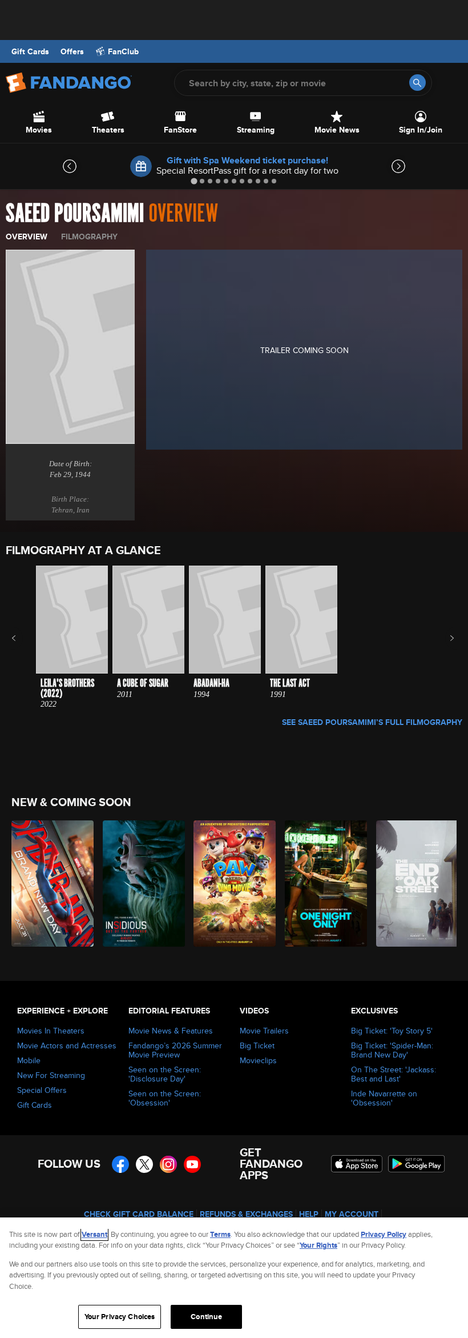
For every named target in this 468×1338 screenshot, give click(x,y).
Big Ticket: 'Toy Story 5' (392, 1030)
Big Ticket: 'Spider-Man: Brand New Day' (392, 1050)
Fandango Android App (416, 1163)
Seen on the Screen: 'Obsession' (164, 1098)
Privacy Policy (383, 1234)
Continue (206, 1316)
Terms (220, 1234)
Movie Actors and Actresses (66, 1045)
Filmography (89, 236)
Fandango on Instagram (168, 1164)
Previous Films (23, 638)
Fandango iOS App (356, 1163)
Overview (26, 236)
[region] (234, 1277)
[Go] (417, 82)
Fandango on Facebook (120, 1164)
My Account (351, 1214)
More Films (444, 638)
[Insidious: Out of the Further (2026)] (142, 883)
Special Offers (42, 1090)
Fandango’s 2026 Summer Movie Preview (175, 1050)
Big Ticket (257, 1045)
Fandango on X (144, 1164)
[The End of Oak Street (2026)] (415, 883)
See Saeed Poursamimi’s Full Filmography (372, 722)
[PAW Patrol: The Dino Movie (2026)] (232, 883)
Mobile (29, 1060)
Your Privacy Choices (119, 1316)
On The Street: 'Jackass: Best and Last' (393, 1074)
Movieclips (258, 1060)
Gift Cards (30, 51)
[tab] (194, 181)
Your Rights (318, 1245)
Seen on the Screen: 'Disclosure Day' (164, 1074)
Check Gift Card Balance (138, 1214)
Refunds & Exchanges (246, 1214)
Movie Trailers (264, 1030)
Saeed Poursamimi (75, 213)
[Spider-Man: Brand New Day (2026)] (50, 883)
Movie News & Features (170, 1030)
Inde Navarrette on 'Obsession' (384, 1098)
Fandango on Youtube (192, 1164)
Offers (72, 51)
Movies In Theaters (50, 1030)
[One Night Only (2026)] (324, 883)
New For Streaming (51, 1075)
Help (308, 1214)
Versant (94, 1234)
